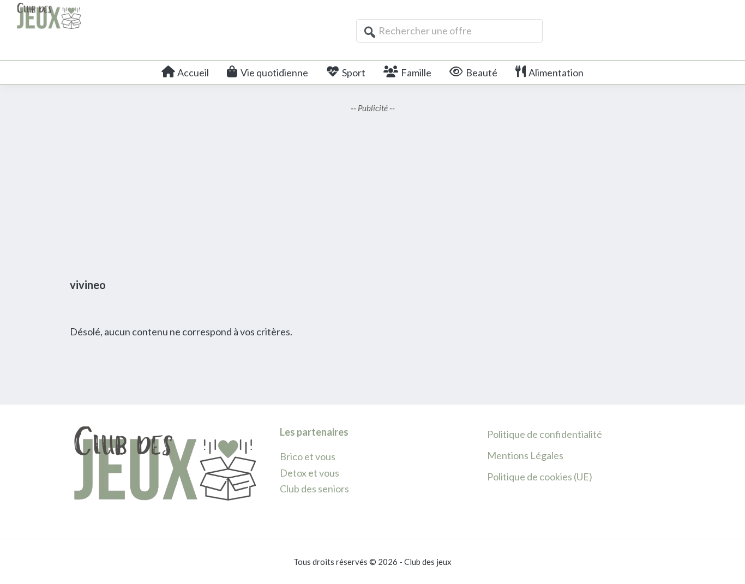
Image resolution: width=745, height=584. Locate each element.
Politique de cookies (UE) (539, 477)
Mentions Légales (525, 455)
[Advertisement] (372, 191)
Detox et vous (309, 473)
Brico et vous (307, 456)
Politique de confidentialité (544, 434)
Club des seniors (314, 489)
